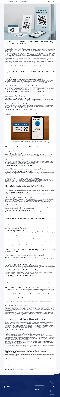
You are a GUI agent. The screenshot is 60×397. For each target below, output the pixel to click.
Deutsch (51, 387)
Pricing (26, 1)
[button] (46, 1)
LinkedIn (37, 393)
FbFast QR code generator (18, 369)
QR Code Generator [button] (11, 1)
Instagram (37, 391)
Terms (36, 382)
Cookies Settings (38, 386)
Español (51, 390)
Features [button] (17, 1)
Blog (50, 384)
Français (51, 391)
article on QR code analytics (39, 245)
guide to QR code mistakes (29, 366)
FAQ (50, 381)
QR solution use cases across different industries (21, 368)
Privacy (36, 381)
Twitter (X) (37, 394)
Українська (52, 394)
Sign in (49, 1)
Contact (51, 382)
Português (51, 392)
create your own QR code (32, 62)
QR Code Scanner (22, 1)
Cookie (36, 384)
